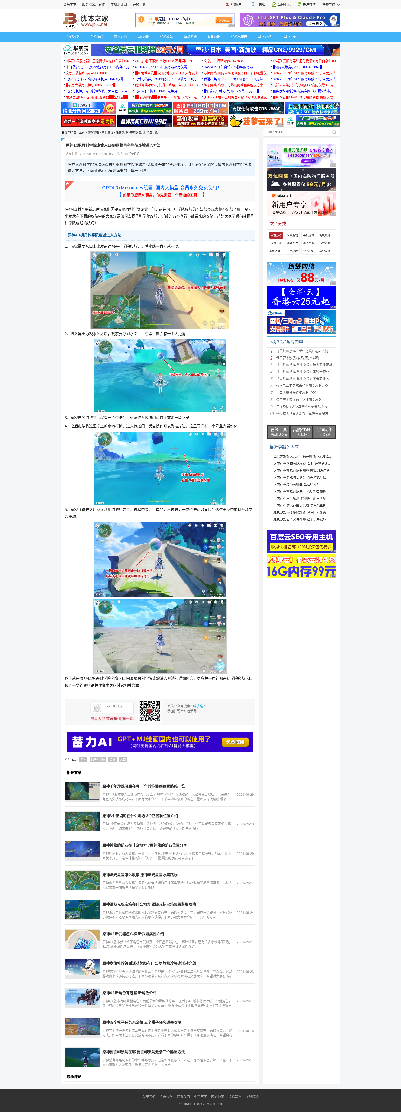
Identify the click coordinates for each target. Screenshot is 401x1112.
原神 (83, 759)
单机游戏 (190, 37)
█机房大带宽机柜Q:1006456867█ (297, 67)
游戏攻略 (73, 37)
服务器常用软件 (93, 4)
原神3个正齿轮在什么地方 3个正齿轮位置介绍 (140, 816)
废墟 (112, 759)
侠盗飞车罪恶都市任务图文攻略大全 (302, 386)
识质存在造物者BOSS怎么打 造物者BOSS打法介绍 (309, 463)
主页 (82, 132)
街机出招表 (239, 37)
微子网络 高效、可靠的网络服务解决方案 (233, 85)
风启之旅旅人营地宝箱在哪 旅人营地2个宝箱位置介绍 (312, 456)
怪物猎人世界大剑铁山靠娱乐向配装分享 (305, 414)
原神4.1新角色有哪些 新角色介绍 (129, 993)
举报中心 (284, 5)
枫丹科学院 (98, 759)
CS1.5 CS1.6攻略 (309, 251)
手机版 (260, 4)
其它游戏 (264, 37)
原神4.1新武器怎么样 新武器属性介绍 (133, 934)
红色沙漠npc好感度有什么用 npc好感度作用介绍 (307, 512)
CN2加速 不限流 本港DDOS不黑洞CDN (163, 61)
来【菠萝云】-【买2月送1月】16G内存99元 (97, 67)
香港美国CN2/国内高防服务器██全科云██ (97, 97)
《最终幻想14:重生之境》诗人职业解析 (304, 365)
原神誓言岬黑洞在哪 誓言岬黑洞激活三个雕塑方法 (143, 1052)
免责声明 (200, 1097)
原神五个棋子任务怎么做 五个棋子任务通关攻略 (141, 1022)
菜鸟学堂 (69, 4)
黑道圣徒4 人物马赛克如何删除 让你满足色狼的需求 (313, 407)
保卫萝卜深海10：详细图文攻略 (299, 400)
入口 (123, 759)
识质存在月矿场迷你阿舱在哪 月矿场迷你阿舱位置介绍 (312, 498)
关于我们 (148, 1097)
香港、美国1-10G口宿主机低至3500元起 (233, 79)
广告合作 (166, 1097)
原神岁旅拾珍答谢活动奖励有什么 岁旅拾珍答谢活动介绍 (149, 963)
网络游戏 (120, 37)
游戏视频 (324, 243)
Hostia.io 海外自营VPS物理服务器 (228, 67)
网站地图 (217, 1097)
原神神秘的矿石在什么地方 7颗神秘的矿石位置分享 (144, 845)
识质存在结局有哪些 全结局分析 (296, 484)
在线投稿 (252, 1097)
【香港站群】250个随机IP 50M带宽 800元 (165, 79)
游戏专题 (276, 243)
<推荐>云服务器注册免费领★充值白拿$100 (97, 61)
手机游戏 (96, 37)
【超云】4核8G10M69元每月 (156, 91)
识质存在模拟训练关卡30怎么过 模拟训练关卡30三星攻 (312, 491)
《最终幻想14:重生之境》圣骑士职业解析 (306, 372)
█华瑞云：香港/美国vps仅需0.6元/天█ (231, 91)
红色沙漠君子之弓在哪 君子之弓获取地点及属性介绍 (311, 519)
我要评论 (133, 153)
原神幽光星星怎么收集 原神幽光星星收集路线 (140, 875)
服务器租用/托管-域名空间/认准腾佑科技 (302, 91)
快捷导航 (329, 4)
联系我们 (183, 1097)
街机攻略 (166, 37)
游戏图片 (292, 243)
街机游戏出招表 (276, 251)
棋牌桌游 (308, 243)
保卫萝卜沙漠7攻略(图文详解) (297, 358)
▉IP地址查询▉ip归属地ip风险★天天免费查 (166, 73)
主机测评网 (119, 4)
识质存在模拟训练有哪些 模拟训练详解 (301, 470)
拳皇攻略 (213, 37)
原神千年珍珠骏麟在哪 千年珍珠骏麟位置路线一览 (143, 786)
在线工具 (139, 4)
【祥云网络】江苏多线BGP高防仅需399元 (303, 85)
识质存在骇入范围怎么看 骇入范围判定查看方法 (308, 505)
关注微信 (309, 4)
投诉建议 (234, 1097)
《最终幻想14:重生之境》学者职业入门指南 (307, 379)
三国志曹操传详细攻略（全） (297, 393)
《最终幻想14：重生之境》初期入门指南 (305, 351)
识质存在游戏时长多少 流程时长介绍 (299, 477)
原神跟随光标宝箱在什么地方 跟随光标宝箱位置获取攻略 (149, 904)
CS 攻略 (143, 37)
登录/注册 (238, 4)
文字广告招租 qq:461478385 (225, 61)
